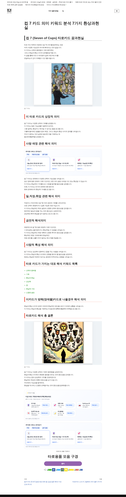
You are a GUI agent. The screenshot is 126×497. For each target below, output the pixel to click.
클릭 (63, 463)
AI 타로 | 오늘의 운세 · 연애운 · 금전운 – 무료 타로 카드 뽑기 (52, 2)
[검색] (63, 11)
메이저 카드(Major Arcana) (34, 5)
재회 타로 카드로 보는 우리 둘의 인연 (88, 2)
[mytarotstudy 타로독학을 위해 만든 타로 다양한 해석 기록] (10, 11)
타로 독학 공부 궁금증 (15, 5)
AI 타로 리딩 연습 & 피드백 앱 (17, 2)
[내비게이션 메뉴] (116, 11)
